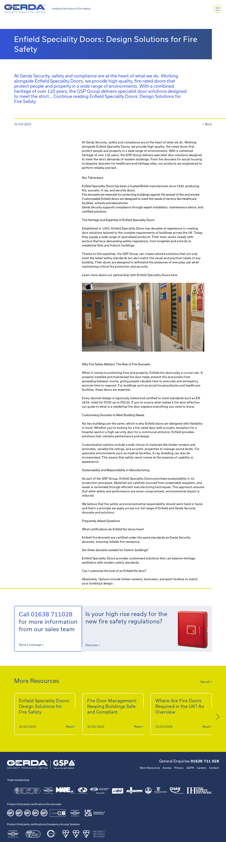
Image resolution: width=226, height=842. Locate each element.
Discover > (92, 645)
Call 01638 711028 (46, 614)
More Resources (150, 767)
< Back (207, 124)
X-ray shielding (163, 453)
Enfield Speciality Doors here (157, 275)
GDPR (190, 767)
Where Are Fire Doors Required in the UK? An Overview (179, 706)
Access (167, 767)
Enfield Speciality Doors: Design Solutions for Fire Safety (44, 706)
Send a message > (31, 644)
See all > (206, 681)
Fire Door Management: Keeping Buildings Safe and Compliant (112, 706)
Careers (201, 767)
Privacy (179, 767)
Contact (214, 767)
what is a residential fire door (120, 406)
